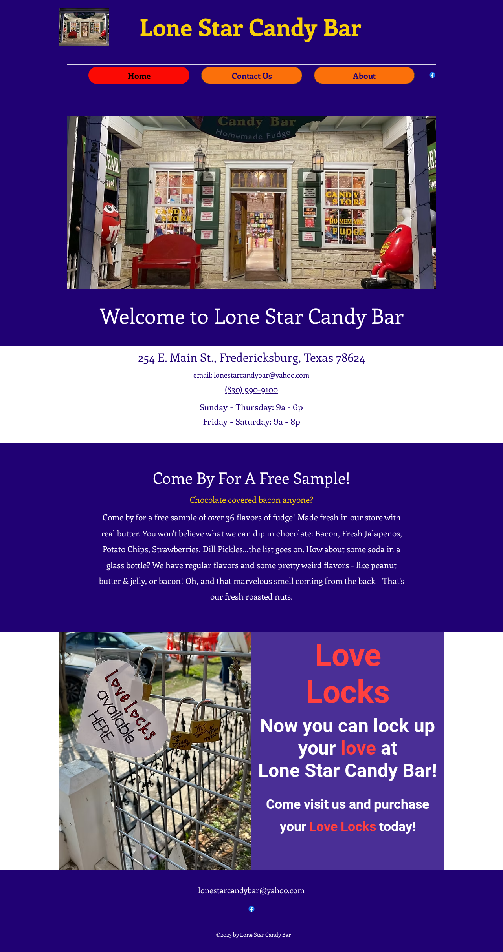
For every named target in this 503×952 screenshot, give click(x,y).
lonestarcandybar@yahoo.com (261, 374)
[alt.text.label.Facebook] (432, 75)
